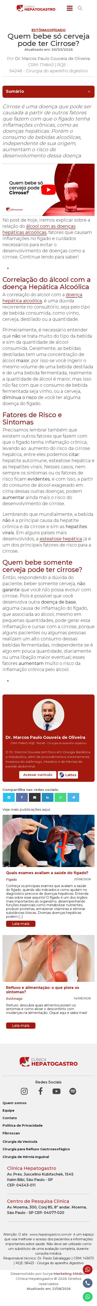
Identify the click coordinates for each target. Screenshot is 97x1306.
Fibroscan (11, 1133)
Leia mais (21, 924)
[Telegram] (73, 797)
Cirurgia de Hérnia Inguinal (25, 1157)
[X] (9, 797)
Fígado (59, 30)
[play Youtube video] (48, 190)
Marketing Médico (69, 1273)
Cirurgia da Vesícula (19, 1142)
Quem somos (14, 1103)
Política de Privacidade (22, 1126)
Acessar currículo (37, 775)
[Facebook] (22, 797)
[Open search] (80, 8)
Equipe (8, 1111)
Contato (9, 1118)
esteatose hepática (61, 538)
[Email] (35, 797)
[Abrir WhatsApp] (85, 1294)
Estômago (42, 30)
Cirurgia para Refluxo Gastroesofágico (36, 1149)
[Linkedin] (47, 797)
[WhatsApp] (60, 797)
